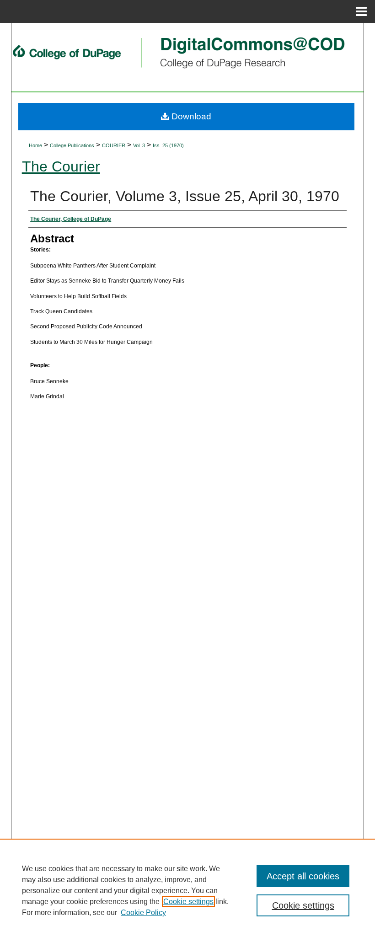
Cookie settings (188, 901)
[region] (187, 890)
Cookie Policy (143, 912)
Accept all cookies (303, 876)
